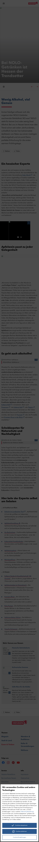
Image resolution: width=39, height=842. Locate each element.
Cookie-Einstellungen (19, 837)
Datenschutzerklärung (27, 811)
